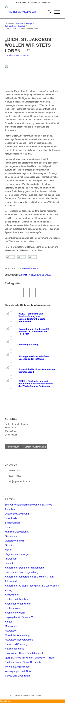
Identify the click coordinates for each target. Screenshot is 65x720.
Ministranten (11, 626)
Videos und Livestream (17, 675)
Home (8, 549)
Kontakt (9, 621)
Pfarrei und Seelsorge (16, 644)
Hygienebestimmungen (17, 554)
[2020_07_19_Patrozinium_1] (10, 259)
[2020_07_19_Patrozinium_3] (32, 75)
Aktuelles (10, 509)
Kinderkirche (11, 594)
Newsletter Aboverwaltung (19, 639)
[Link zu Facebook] (57, 695)
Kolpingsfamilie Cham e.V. (19, 617)
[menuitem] (47, 11)
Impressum (11, 558)
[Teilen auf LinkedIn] (33, 292)
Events (8, 527)
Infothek (9, 563)
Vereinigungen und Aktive (18, 671)
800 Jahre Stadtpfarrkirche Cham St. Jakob (28, 504)
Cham (24, 275)
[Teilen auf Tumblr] (39, 292)
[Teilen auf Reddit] (51, 292)
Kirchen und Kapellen (16, 599)
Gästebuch (11, 536)
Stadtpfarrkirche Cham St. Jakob (22, 662)
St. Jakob (46, 275)
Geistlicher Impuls (14, 540)
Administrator (31, 268)
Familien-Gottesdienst (16, 531)
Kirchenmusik (12, 608)
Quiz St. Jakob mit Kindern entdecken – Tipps (30, 657)
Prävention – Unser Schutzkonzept (24, 653)
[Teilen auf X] (14, 292)
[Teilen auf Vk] (45, 292)
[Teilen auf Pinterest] (27, 292)
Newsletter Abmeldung (17, 635)
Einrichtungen (12, 522)
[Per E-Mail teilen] (57, 292)
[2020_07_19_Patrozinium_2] (21, 259)
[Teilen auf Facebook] (8, 292)
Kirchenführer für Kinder (18, 603)
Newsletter (10, 630)
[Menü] (55, 11)
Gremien (9, 545)
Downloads (11, 518)
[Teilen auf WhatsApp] (20, 292)
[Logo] (27, 11)
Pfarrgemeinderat (14, 648)
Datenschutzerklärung (17, 513)
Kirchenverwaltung (15, 612)
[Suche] (47, 11)
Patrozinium (34, 275)
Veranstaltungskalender (17, 666)
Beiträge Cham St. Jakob (16, 55)
